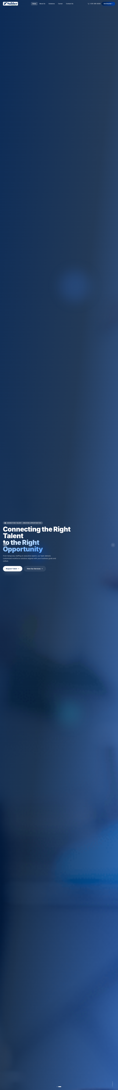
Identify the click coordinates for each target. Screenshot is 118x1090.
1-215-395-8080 (95, 3)
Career (60, 3)
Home (34, 3)
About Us (42, 3)
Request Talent (11, 569)
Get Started (107, 3)
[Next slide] (113, 545)
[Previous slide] (5, 545)
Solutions (52, 3)
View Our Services (34, 569)
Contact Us (69, 3)
